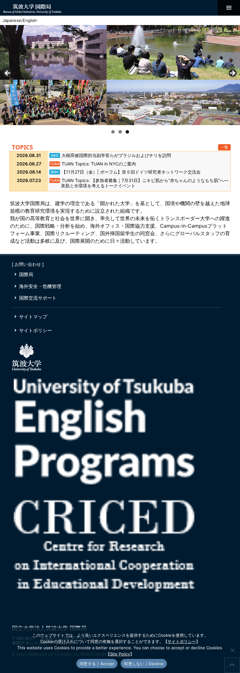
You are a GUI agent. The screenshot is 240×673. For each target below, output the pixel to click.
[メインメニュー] (229, 8)
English (30, 20)
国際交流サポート (38, 298)
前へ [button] (7, 73)
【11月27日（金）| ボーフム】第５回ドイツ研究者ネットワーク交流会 (131, 172)
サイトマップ (33, 316)
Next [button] (232, 73)
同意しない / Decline (144, 663)
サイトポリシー (35, 330)
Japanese (11, 20)
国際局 (26, 274)
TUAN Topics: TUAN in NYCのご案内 (99, 163)
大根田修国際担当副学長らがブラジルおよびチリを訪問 (116, 155)
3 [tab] (127, 132)
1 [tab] (113, 132)
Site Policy (120, 653)
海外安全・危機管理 (40, 286)
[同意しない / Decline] (232, 650)
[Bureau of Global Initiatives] (32, 7)
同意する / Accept (96, 663)
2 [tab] (120, 132)
